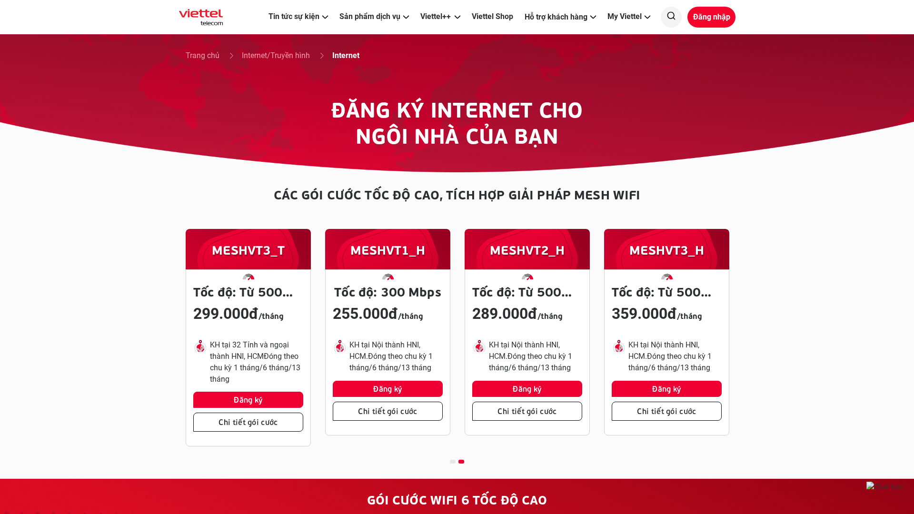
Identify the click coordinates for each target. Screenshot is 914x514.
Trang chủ (203, 55)
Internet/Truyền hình (277, 55)
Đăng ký (248, 400)
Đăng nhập (711, 16)
